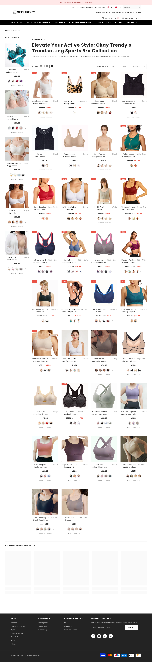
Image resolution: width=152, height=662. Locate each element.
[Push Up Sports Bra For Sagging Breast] (45, 244)
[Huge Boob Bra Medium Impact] (45, 191)
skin (102, 112)
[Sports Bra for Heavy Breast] (75, 85)
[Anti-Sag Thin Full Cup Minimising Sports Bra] (134, 449)
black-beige (131, 370)
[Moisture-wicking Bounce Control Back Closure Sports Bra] (134, 244)
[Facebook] (93, 636)
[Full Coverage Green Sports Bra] (134, 138)
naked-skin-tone (41, 529)
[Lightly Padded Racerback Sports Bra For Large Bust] (75, 244)
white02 (78, 320)
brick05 (72, 271)
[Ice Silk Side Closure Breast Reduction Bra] (45, 85)
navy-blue (110, 476)
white (9, 81)
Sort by (126, 66)
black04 (104, 320)
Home (7, 30)
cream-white (15, 175)
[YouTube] (111, 636)
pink (21, 128)
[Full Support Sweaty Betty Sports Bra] (134, 191)
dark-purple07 (51, 271)
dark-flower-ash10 (68, 271)
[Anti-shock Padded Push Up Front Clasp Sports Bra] (104, 396)
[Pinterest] (105, 636)
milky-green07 (131, 165)
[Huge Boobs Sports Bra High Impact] (134, 293)
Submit (131, 628)
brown (70, 370)
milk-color (68, 529)
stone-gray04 (49, 370)
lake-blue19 (70, 320)
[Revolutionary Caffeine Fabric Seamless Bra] (75, 138)
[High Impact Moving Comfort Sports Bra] (75, 293)
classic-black (37, 529)
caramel (104, 370)
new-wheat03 (47, 218)
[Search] (132, 7)
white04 (110, 271)
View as (35, 66)
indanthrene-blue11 (80, 271)
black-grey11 (133, 271)
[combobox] (130, 7)
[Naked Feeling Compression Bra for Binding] (104, 138)
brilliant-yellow (135, 476)
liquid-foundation (131, 476)
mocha (78, 165)
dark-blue (74, 370)
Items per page (103, 66)
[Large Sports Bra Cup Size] (104, 293)
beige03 (100, 320)
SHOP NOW (88, 2)
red (17, 81)
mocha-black (127, 476)
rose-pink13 (76, 271)
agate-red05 (108, 320)
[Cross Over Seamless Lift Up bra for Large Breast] (45, 396)
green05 (129, 271)
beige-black (127, 370)
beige (13, 81)
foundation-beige (11, 175)
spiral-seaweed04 (133, 218)
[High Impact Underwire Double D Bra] (104, 85)
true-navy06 (39, 271)
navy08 (137, 271)
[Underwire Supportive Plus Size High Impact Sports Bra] (104, 244)
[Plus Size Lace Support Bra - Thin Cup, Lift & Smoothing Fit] (17, 102)
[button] (41, 66)
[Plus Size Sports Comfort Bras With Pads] (75, 343)
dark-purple (78, 370)
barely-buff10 (70, 423)
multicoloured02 (43, 271)
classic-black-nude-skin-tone (49, 529)
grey (47, 112)
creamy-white (76, 529)
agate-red (110, 112)
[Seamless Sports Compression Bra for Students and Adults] (134, 85)
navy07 (96, 320)
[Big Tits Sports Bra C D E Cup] (75, 191)
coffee (21, 222)
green (110, 423)
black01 (47, 271)
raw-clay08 (135, 165)
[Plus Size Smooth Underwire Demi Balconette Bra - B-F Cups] (17, 196)
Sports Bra (16, 30)
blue (106, 423)
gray (21, 269)
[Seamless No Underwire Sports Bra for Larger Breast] (104, 343)
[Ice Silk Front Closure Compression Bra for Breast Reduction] (104, 191)
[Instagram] (99, 636)
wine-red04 (43, 218)
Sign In (138, 18)
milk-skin (139, 476)
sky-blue (19, 175)
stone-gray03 (129, 218)
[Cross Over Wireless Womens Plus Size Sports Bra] (45, 343)
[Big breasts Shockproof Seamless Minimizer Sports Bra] (75, 502)
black (13, 128)
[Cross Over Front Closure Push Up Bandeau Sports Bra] (134, 343)
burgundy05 (137, 218)
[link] (18, 588)
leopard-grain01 (74, 112)
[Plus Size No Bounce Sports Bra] (45, 293)
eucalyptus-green (45, 529)
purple (21, 81)
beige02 (43, 320)
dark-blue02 (135, 320)
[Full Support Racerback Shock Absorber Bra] (75, 396)
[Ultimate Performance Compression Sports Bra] (45, 138)
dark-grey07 (126, 271)
